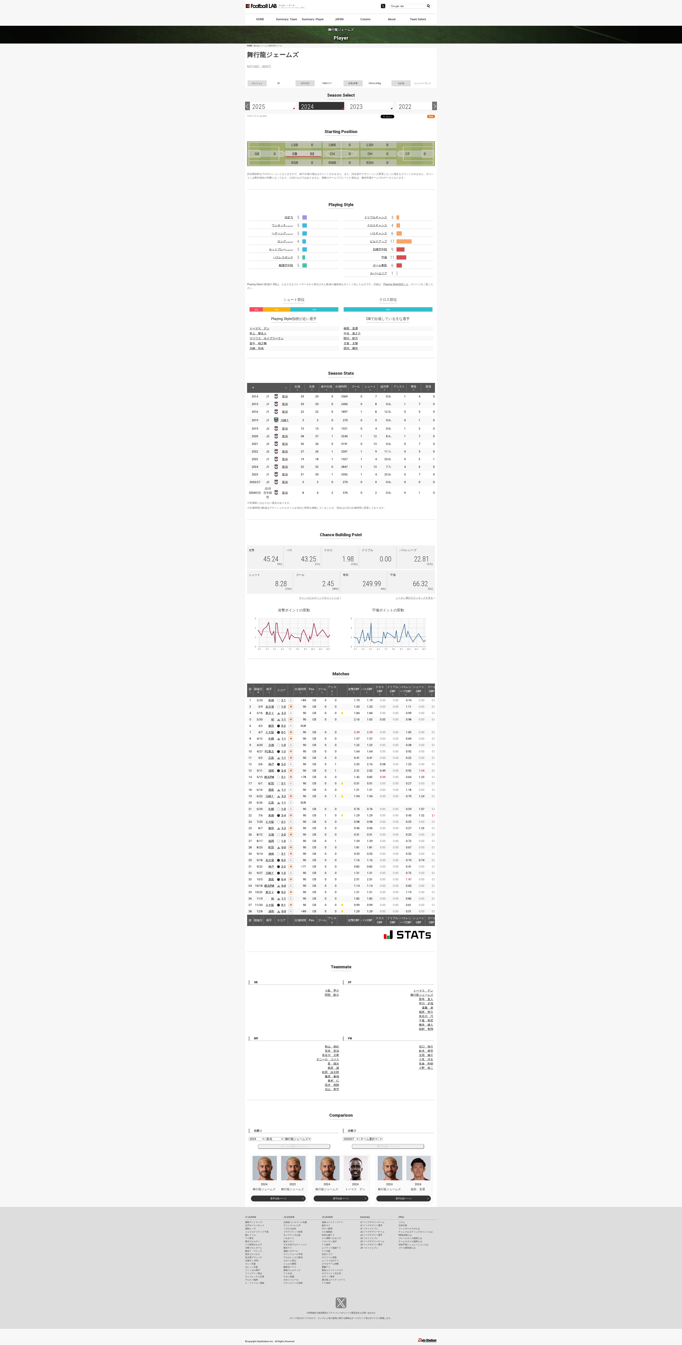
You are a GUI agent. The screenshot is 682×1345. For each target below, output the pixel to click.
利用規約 (312, 1313)
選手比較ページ (278, 1198)
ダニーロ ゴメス (327, 1059)
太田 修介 (426, 1055)
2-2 (284, 713)
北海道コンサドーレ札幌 (295, 1222)
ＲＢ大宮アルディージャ (295, 1244)
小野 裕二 (426, 1068)
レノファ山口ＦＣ (330, 1260)
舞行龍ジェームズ (421, 995)
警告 (413, 386)
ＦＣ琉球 (326, 1283)
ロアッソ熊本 (328, 1276)
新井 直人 (426, 999)
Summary (365, 1217)
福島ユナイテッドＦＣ (332, 1222)
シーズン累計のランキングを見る (414, 597)
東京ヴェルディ (252, 1241)
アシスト (399, 386)
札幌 (271, 738)
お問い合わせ (367, 1313)
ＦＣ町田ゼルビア (253, 1244)
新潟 (285, 396)
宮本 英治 (332, 1051)
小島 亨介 (332, 990)
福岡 (271, 841)
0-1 (283, 732)
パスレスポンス (283, 257)
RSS (431, 116)
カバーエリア (378, 273)
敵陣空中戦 (286, 265)
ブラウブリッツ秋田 (293, 1232)
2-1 (283, 700)
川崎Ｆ (285, 420)
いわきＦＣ (288, 1238)
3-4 (283, 815)
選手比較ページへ (388, 1146)
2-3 (283, 764)
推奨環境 (322, 1313)
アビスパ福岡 (251, 1280)
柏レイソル (250, 1235)
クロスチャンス (377, 225)
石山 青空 (332, 1089)
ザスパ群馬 (327, 1228)
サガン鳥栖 (288, 1276)
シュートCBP (418, 689)
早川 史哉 (426, 1003)
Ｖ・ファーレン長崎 (254, 1283)
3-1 (283, 777)
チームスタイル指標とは (410, 1241)
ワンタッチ (282, 225)
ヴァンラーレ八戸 (292, 1225)
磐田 (271, 726)
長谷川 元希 (330, 1055)
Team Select (418, 19)
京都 (271, 745)
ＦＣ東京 (249, 1238)
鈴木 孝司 (426, 1051)
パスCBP (366, 689)
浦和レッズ (250, 1228)
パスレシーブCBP (405, 689)
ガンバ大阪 (250, 1264)
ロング (285, 241)
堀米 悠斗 (426, 1012)
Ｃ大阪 (270, 732)
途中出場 (326, 386)
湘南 (271, 854)
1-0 (283, 706)
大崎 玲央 (257, 348)
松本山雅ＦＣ (328, 1235)
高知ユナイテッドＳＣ (332, 1270)
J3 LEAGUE (327, 1217)
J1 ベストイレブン (369, 1228)
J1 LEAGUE (250, 1217)
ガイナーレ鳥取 (329, 1257)
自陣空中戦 (380, 249)
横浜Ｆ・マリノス (253, 1251)
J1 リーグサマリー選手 (371, 1225)
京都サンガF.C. (252, 1260)
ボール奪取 (380, 265)
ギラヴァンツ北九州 (331, 1273)
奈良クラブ (327, 1254)
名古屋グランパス (253, 1257)
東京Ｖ (270, 713)
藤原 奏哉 (332, 1076)
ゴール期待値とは (407, 1248)
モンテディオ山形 (292, 1235)
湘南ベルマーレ (290, 1251)
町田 (271, 783)
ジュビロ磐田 (289, 1264)
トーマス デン (259, 328)
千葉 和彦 (426, 1020)
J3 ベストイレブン (369, 1248)
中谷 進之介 (352, 333)
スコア (281, 690)
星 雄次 (333, 1063)
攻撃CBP (353, 689)
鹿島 (271, 790)
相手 (269, 689)
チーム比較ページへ (294, 1146)
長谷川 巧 (426, 1016)
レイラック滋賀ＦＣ (331, 1248)
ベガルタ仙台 (289, 1228)
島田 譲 (333, 1068)
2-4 (283, 770)
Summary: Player (313, 19)
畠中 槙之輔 (258, 343)
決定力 (289, 217)
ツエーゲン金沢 (329, 1241)
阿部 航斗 (332, 995)
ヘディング (282, 233)
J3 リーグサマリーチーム (372, 1241)
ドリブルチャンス (375, 217)
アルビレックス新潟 (293, 1257)
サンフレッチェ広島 (254, 1276)
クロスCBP (379, 689)
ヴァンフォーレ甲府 (293, 1254)
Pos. (312, 689)
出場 (297, 386)
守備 (384, 257)
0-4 (283, 879)
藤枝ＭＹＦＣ (289, 1267)
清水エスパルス (252, 1254)
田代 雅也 (351, 348)
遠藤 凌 (427, 1007)
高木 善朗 (332, 1085)
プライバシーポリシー (339, 1313)
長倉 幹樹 (426, 1063)
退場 (428, 386)
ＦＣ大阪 (326, 1251)
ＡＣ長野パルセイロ (331, 1238)
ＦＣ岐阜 (326, 1244)
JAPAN (339, 19)
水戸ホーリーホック (254, 1225)
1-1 (284, 719)
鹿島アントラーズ (253, 1222)
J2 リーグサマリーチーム (372, 1232)
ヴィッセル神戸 (252, 1270)
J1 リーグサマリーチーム (372, 1222)
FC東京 (269, 751)
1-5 (283, 873)
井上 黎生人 (258, 333)
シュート (370, 386)
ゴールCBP (431, 689)
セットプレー (281, 249)
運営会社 (355, 1313)
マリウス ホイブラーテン (267, 338)
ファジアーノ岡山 (253, 1273)
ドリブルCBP (392, 689)
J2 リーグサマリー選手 (371, 1235)
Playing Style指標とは (395, 284)
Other (401, 1217)
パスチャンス (378, 233)
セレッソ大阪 (251, 1267)
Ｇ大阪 (270, 905)
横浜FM (269, 777)
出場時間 (341, 386)
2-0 (283, 834)
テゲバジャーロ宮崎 (293, 1283)
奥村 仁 (333, 1080)
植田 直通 (351, 328)
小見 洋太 (426, 1059)
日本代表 (403, 1225)
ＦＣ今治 (287, 1273)
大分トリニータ (290, 1280)
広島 (271, 758)
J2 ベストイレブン (369, 1238)
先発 (312, 386)
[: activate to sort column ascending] (263, 387)
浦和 (271, 770)
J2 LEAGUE (288, 1217)
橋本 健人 (426, 1024)
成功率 (384, 386)
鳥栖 (271, 700)
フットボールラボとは (409, 1228)
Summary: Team (286, 19)
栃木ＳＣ (326, 1225)
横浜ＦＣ (287, 1248)
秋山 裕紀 (332, 1046)
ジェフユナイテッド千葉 (257, 1232)
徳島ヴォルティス (292, 1270)
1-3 (283, 751)
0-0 (284, 847)
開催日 (258, 689)
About (392, 19)
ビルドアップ (378, 241)
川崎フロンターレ (253, 1248)
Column (365, 19)
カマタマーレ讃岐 (330, 1264)
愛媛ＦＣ (326, 1267)
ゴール (355, 386)
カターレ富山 (289, 1260)
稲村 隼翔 (426, 1029)
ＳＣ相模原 (327, 1232)
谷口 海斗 (426, 1046)
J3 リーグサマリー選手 (371, 1244)
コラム (402, 1222)
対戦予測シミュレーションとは (413, 1244)
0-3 (283, 860)
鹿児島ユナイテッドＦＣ (333, 1280)
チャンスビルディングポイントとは (319, 597)
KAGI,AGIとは (405, 1235)
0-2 (283, 726)
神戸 (271, 764)
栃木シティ (288, 1241)
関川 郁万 (351, 338)
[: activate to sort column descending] (253, 387)
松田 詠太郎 (330, 1072)
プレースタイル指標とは (410, 1238)
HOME (260, 19)
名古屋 (270, 706)
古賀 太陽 (351, 343)
